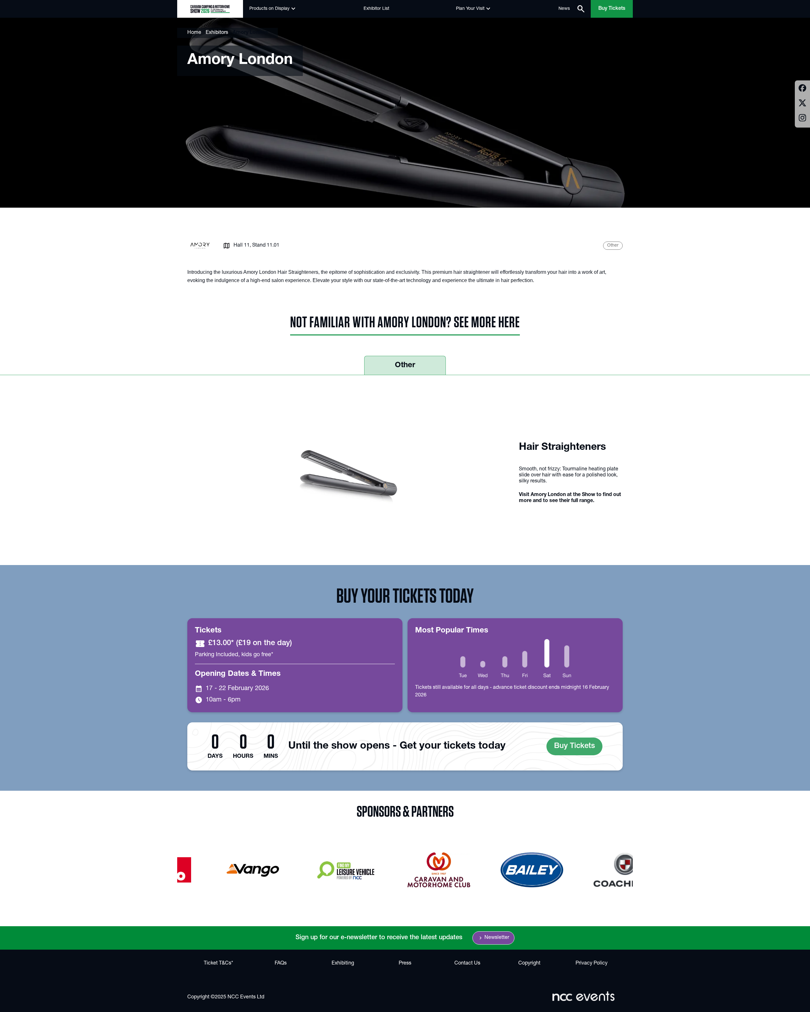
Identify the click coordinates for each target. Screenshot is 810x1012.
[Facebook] (802, 89)
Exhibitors (217, 32)
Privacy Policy (592, 963)
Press (405, 963)
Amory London (250, 32)
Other (405, 365)
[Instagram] (802, 119)
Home (194, 32)
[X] (802, 104)
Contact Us (467, 963)
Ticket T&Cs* (218, 963)
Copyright (529, 963)
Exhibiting (343, 963)
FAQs (281, 963)
